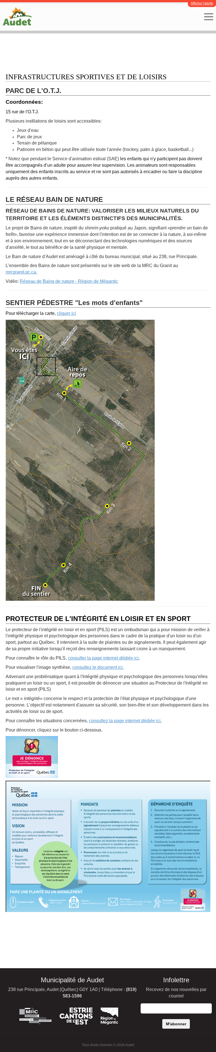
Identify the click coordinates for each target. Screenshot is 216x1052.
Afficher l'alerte (202, 3)
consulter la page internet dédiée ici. (104, 658)
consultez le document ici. (98, 667)
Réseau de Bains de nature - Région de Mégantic (69, 281)
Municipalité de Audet (72, 980)
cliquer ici (66, 313)
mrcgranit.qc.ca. (21, 272)
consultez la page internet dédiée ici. (125, 720)
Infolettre (176, 980)
